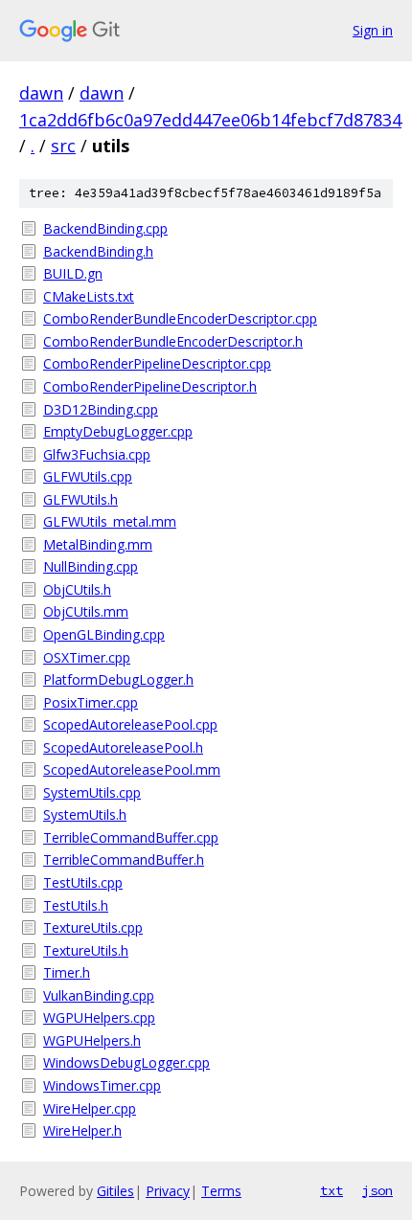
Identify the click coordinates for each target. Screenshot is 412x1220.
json (377, 1190)
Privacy (168, 1191)
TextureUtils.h (85, 950)
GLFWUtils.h (80, 499)
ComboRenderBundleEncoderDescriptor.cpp (180, 318)
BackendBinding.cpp (105, 228)
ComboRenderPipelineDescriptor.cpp (157, 363)
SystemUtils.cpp (92, 792)
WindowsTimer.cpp (102, 1085)
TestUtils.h (75, 905)
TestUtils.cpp (83, 882)
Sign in (373, 30)
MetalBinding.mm (97, 544)
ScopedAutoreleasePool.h (123, 747)
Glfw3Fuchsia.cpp (96, 454)
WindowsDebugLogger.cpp (126, 1062)
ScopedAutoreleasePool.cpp (130, 724)
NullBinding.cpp (90, 566)
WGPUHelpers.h (92, 1040)
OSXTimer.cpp (86, 657)
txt (331, 1190)
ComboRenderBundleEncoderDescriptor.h (173, 341)
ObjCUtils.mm (85, 611)
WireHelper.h (82, 1130)
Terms (221, 1191)
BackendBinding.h (98, 251)
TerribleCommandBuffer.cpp (130, 837)
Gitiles (115, 1191)
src (63, 145)
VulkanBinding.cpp (98, 995)
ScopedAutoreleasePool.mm (131, 769)
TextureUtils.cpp (93, 927)
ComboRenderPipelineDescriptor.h (150, 386)
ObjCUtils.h (77, 589)
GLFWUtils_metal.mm (109, 521)
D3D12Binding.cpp (100, 409)
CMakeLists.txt (88, 296)
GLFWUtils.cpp (87, 476)
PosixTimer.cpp (90, 702)
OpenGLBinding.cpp (104, 634)
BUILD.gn (73, 273)
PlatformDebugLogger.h (118, 679)
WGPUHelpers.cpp (99, 1017)
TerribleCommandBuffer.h (123, 859)
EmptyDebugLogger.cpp (118, 431)
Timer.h (66, 972)
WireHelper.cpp (89, 1108)
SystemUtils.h (84, 814)
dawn (41, 92)
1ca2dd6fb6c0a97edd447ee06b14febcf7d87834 (210, 119)
